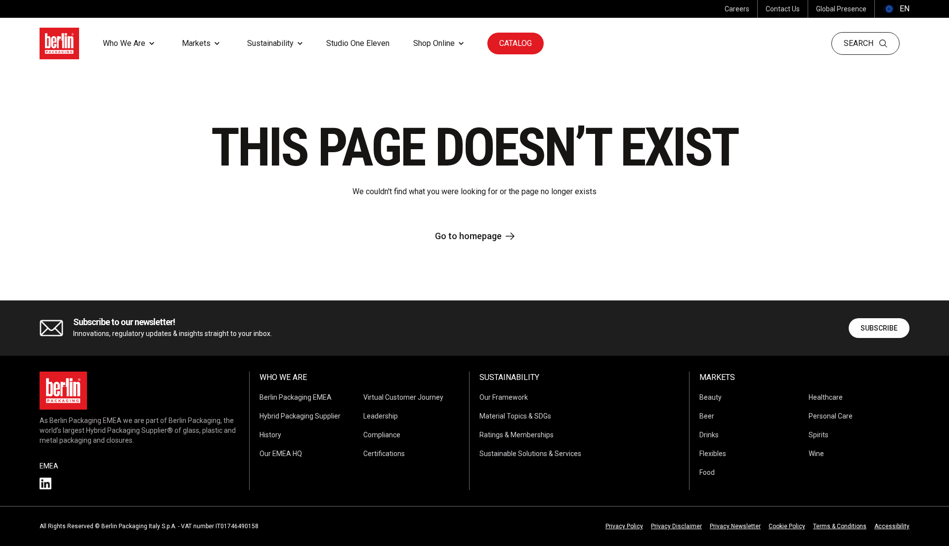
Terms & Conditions (839, 526)
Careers (737, 9)
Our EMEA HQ (280, 454)
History (270, 435)
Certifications (384, 454)
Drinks (709, 435)
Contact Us (783, 9)
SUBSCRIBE (879, 328)
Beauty (710, 397)
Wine (816, 454)
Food (707, 472)
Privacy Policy (624, 526)
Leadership (380, 416)
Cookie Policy (787, 526)
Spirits (818, 435)
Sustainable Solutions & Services (530, 454)
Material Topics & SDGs (515, 416)
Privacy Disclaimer (676, 526)
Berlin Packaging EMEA (295, 397)
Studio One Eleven (357, 43)
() (896, 8)
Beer (706, 416)
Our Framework (503, 397)
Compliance (381, 435)
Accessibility (891, 526)
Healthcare (826, 397)
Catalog (515, 43)
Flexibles (712, 454)
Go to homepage (468, 236)
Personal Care (831, 416)
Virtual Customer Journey (403, 397)
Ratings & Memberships (516, 435)
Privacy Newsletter (735, 526)
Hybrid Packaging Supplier (300, 416)
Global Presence (841, 9)
